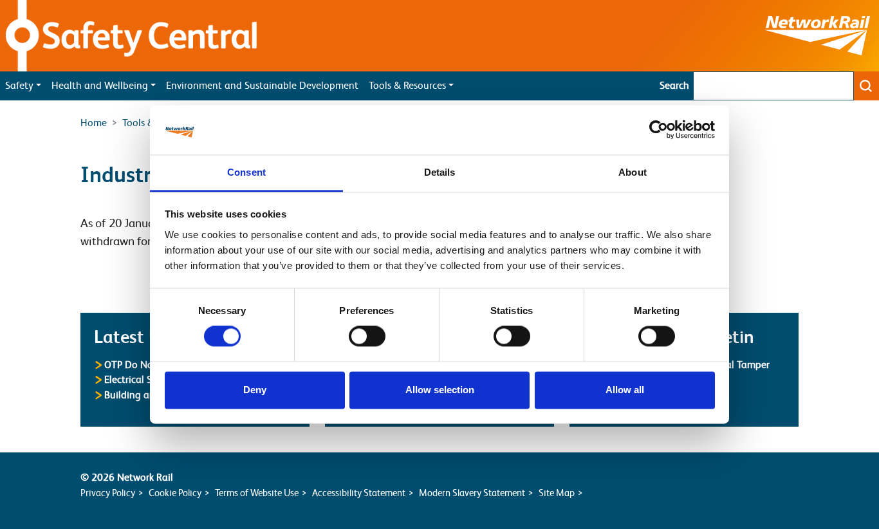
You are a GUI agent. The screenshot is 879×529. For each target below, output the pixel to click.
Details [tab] (440, 172)
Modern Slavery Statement (472, 492)
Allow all (625, 389)
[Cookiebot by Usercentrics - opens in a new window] (658, 130)
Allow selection (439, 389)
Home (93, 123)
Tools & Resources (407, 85)
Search (674, 85)
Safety (19, 85)
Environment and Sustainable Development (262, 85)
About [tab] (632, 172)
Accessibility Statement (358, 492)
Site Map (557, 492)
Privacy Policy (107, 492)
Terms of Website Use (257, 492)
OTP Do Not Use (140, 364)
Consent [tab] (246, 172)
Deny (254, 389)
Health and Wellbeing (99, 85)
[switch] (367, 336)
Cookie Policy (175, 492)
